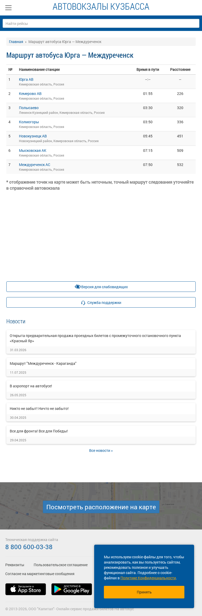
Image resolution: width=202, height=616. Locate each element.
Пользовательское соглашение (61, 564)
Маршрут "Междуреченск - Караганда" (43, 363)
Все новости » (101, 450)
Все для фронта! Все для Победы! (39, 430)
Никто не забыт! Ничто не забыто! (39, 408)
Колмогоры (29, 121)
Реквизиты (14, 564)
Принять (144, 592)
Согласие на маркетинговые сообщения (39, 573)
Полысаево (29, 107)
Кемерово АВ (30, 93)
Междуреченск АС (34, 164)
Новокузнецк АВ (33, 135)
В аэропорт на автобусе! (31, 385)
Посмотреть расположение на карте (101, 507)
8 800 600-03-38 (29, 547)
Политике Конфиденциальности (148, 577)
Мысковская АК (32, 150)
